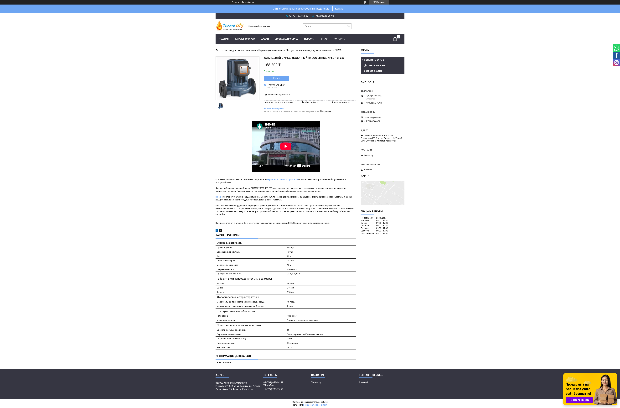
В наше (219, 197)
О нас (324, 39)
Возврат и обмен (373, 71)
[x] (220, 231)
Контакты (339, 39)
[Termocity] (230, 26)
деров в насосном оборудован (282, 179)
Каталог (340, 8)
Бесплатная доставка (279, 94)
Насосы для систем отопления (240, 50)
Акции (265, 39)
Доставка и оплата (286, 39)
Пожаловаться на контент (315, 405)
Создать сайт (238, 2)
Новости (309, 39)
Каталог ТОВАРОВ (245, 39)
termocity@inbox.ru (373, 117)
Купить (276, 78)
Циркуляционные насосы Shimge (276, 50)
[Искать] (348, 26)
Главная (224, 39)
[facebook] (217, 231)
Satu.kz (324, 402)
